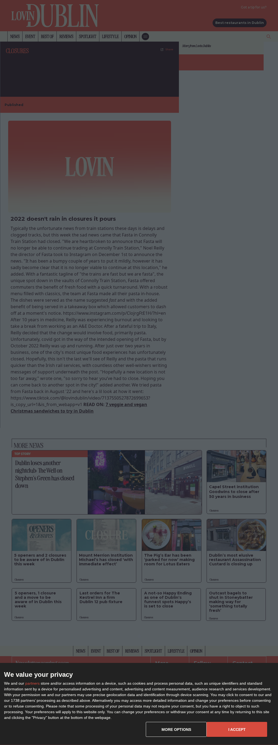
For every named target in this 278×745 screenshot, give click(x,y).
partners (32, 683)
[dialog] (139, 704)
